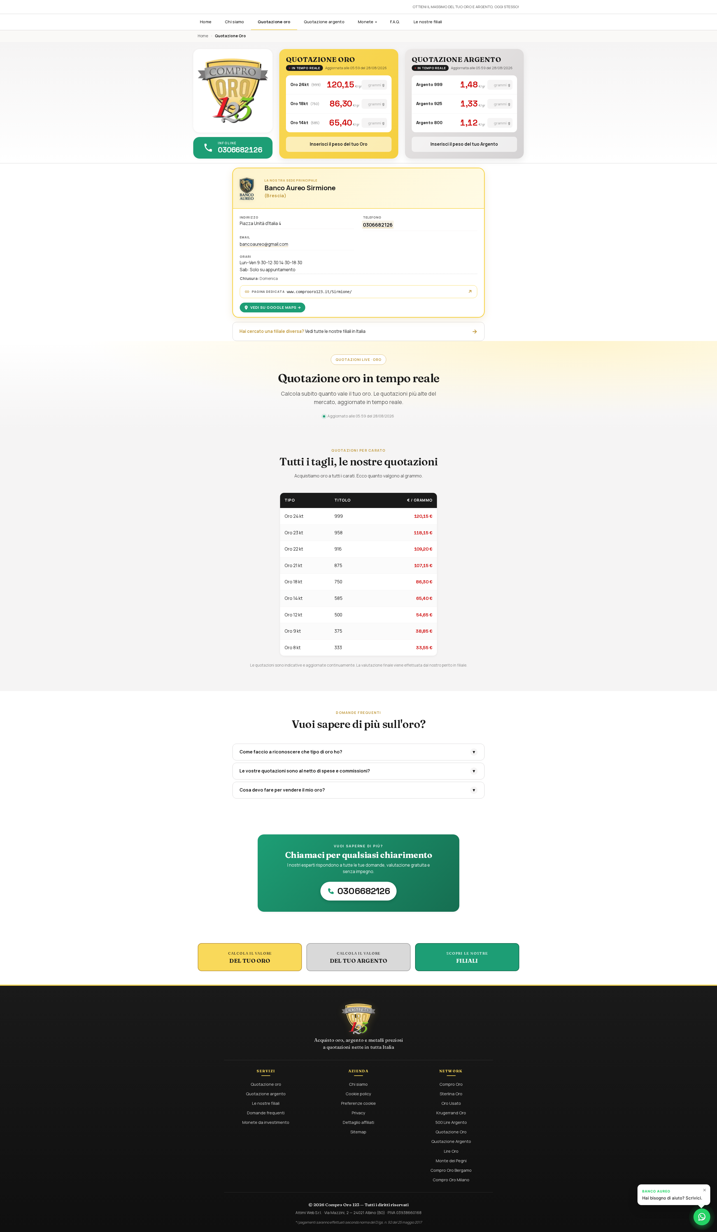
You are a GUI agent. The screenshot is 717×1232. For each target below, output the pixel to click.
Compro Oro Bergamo (451, 1170)
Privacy (358, 1112)
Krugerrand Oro (451, 1112)
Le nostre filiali (428, 21)
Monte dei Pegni (451, 1160)
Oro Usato (451, 1103)
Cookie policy (358, 1093)
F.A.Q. (395, 21)
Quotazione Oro (451, 1131)
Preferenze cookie (358, 1103)
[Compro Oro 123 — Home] (358, 1019)
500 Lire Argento (451, 1122)
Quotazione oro (274, 21)
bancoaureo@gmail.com (264, 244)
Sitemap (358, 1131)
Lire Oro (451, 1151)
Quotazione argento (324, 21)
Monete (367, 21)
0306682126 (378, 224)
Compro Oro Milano (451, 1179)
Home (205, 21)
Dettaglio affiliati (358, 1122)
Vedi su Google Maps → (275, 307)
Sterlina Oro (451, 1093)
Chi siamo (234, 21)
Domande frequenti (266, 1112)
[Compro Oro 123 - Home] (233, 91)
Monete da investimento (265, 1122)
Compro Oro (451, 1084)
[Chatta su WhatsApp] (701, 1216)
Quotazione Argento (451, 1141)
